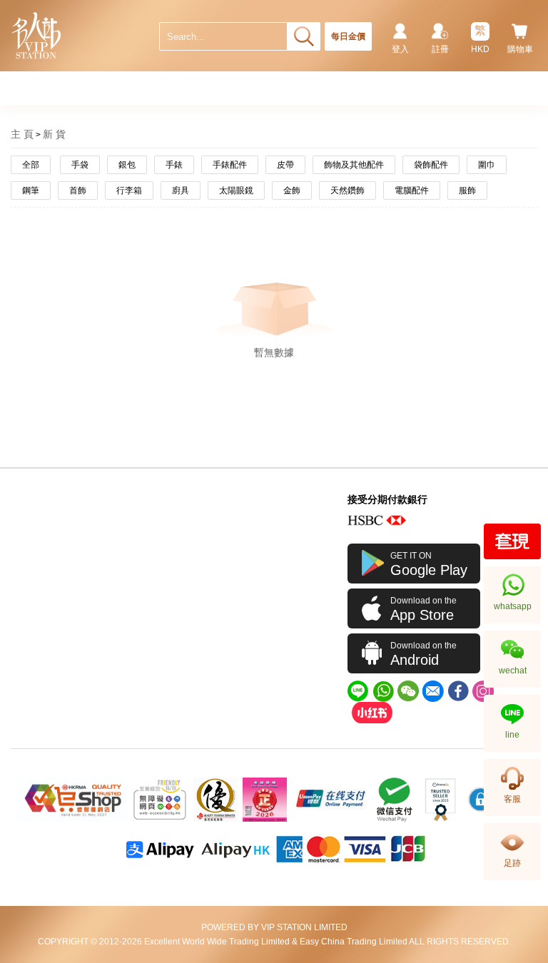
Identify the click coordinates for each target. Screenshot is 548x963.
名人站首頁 (37, 36)
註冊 (440, 49)
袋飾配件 (431, 165)
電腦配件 (412, 190)
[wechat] (408, 691)
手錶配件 (230, 165)
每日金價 (348, 36)
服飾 (467, 190)
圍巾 (486, 165)
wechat (513, 671)
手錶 (174, 165)
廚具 (180, 190)
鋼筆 (30, 190)
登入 (400, 49)
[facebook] (458, 691)
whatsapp (513, 606)
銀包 (127, 165)
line (512, 735)
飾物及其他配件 (354, 165)
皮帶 (285, 165)
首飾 (77, 190)
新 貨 (54, 134)
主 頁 (22, 134)
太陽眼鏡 (236, 190)
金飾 (291, 190)
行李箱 (129, 190)
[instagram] (483, 691)
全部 (30, 165)
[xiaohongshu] (371, 712)
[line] (358, 691)
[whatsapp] (383, 691)
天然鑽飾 (347, 190)
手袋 (79, 165)
